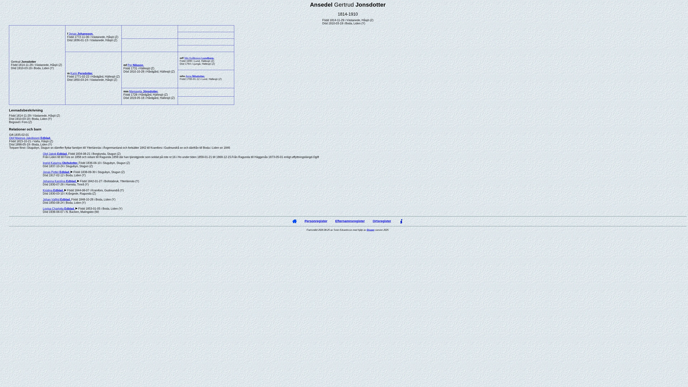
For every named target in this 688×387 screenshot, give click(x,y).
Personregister (316, 221)
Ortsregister (382, 221)
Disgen (370, 230)
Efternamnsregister (350, 221)
